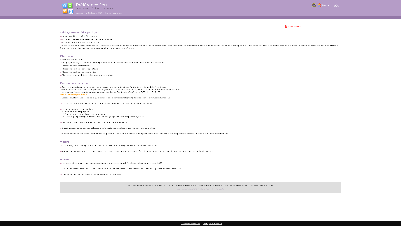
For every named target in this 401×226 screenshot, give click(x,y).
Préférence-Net (203, 189)
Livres (108, 13)
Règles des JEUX (95, 13)
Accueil (79, 13)
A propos (117, 13)
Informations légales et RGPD (187, 189)
